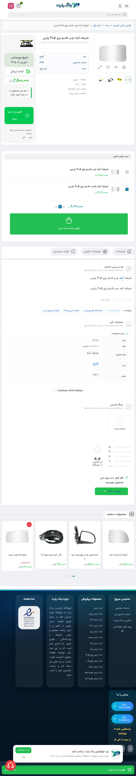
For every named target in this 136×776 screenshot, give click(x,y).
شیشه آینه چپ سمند (51, 555)
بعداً (23, 757)
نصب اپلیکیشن (23, 750)
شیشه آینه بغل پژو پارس (93, 310)
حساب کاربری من (122, 614)
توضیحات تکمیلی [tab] (93, 251)
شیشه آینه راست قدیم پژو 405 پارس (88, 186)
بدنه (107, 25)
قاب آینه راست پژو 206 (85, 555)
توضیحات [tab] (121, 251)
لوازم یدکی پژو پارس (51, 310)
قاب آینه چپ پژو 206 (17, 555)
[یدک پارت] (68, 5)
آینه (122, 278)
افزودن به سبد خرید (14, 115)
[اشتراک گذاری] (124, 67)
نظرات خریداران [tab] (61, 251)
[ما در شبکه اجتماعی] (11, 6)
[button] (73, 576)
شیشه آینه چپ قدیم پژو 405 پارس (89, 169)
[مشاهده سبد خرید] (18, 6)
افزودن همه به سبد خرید (69, 228)
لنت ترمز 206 (96, 620)
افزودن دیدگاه (114, 491)
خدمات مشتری (122, 608)
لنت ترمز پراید (95, 614)
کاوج (96, 363)
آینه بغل (97, 25)
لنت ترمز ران (96, 643)
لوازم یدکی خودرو (122, 25)
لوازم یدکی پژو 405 (71, 310)
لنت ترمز (98, 608)
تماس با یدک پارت (122, 620)
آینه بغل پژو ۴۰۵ (113, 310)
